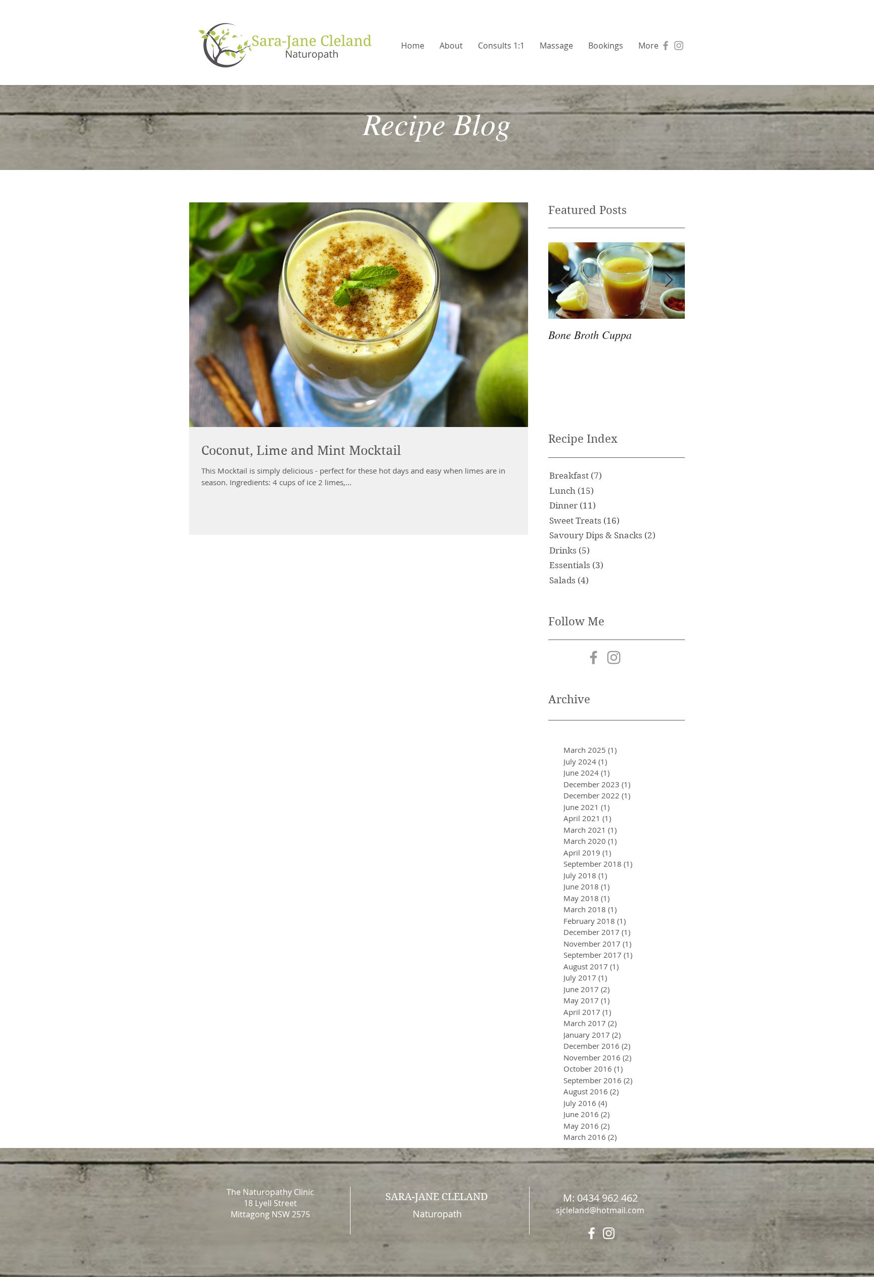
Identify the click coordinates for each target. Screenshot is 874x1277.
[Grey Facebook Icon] (666, 45)
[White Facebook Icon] (591, 1233)
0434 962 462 (607, 1198)
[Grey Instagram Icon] (679, 45)
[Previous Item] (564, 280)
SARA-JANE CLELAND (436, 1197)
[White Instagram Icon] (609, 1233)
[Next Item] (668, 280)
